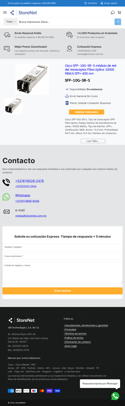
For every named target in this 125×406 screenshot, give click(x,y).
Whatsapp (22, 195)
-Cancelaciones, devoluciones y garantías (86, 325)
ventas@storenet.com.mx (31, 215)
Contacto (92, 3)
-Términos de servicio (75, 333)
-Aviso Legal (70, 346)
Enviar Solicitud (62, 290)
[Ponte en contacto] (112, 12)
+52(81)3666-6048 (27, 201)
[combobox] (70, 22)
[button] (5, 12)
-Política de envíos (73, 337)
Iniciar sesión (110, 3)
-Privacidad (70, 329)
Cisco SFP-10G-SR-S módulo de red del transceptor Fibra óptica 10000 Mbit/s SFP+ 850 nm (90, 69)
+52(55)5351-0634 (25, 186)
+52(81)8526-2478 (29, 181)
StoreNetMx (20, 403)
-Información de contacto (77, 342)
